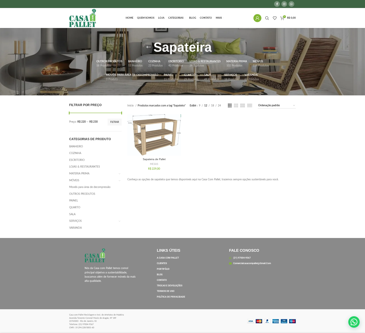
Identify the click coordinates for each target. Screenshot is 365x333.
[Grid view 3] (230, 105)
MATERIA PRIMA (79, 173)
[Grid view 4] (236, 105)
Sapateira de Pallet (154, 159)
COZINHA (75, 153)
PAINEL (73, 200)
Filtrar (114, 122)
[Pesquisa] (267, 18)
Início (130, 105)
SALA (72, 214)
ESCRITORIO (77, 160)
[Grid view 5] (242, 105)
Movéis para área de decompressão (89, 187)
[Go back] (148, 47)
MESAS (154, 164)
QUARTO (74, 207)
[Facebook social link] (277, 4)
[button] (354, 322)
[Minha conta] (257, 18)
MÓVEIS (74, 180)
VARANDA (75, 228)
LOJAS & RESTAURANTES (84, 166)
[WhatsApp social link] (291, 4)
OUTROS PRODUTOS (82, 194)
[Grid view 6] (249, 105)
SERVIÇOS (75, 221)
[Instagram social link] (284, 4)
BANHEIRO (76, 146)
